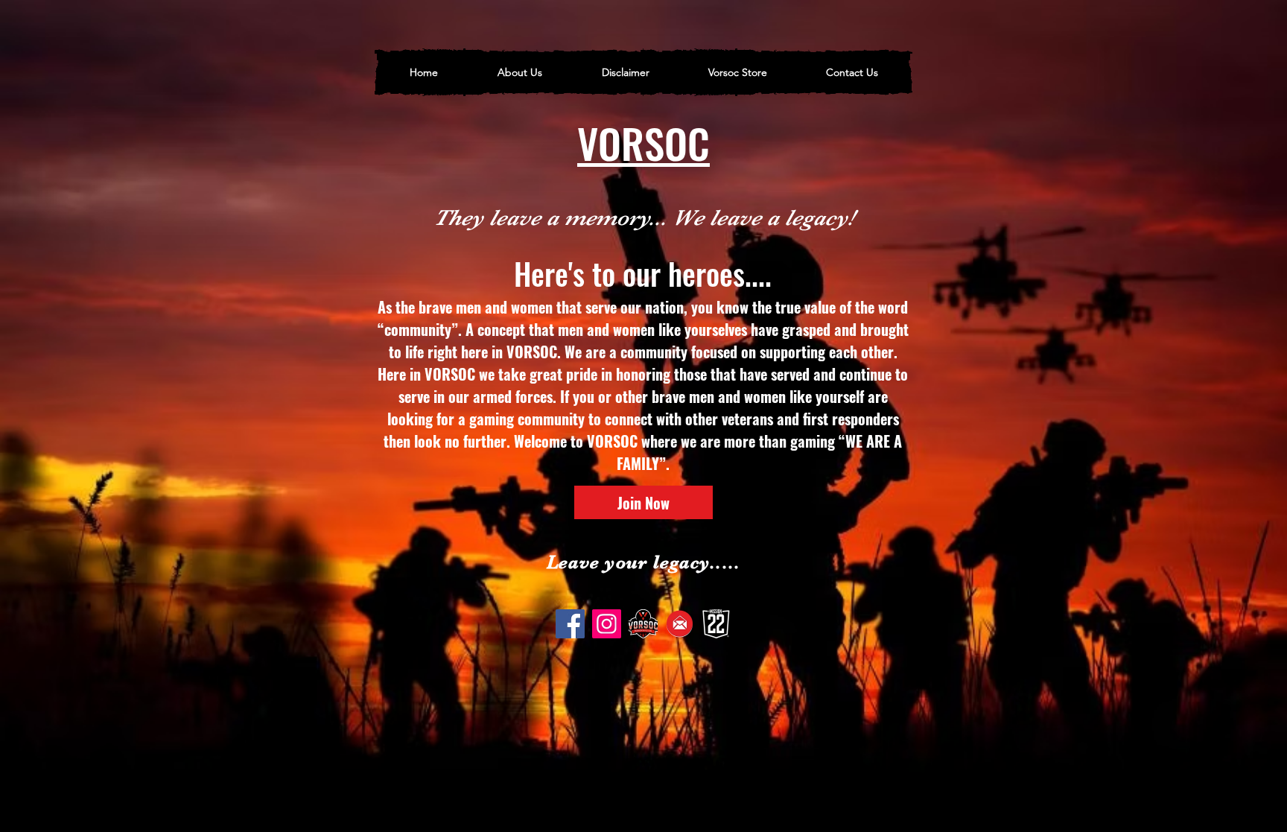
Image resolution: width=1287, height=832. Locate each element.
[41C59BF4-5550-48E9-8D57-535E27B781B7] (716, 623)
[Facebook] (570, 623)
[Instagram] (606, 623)
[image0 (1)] (643, 623)
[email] (679, 623)
